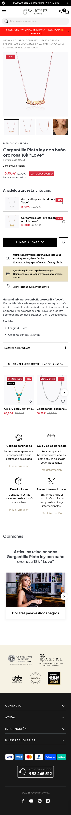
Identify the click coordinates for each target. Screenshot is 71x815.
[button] (63, 241)
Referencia (9, 160)
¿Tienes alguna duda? (31, 286)
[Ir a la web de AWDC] (17, 678)
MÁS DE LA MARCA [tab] (52, 364)
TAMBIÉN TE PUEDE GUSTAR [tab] (24, 364)
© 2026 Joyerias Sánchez (36, 792)
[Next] (64, 392)
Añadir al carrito (30, 242)
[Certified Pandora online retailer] (35, 678)
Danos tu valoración (14, 165)
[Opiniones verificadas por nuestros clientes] (20, 659)
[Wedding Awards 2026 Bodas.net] (54, 678)
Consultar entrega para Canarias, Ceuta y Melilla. (38, 262)
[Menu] (4, 12)
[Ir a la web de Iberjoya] (51, 659)
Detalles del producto (36, 348)
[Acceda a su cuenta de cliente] (60, 12)
